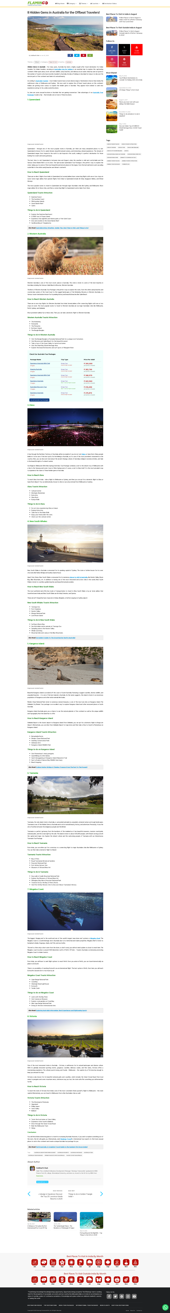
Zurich (126, 151)
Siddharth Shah (35, 55)
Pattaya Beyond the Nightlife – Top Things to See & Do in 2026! (91, 1234)
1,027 (124, 50)
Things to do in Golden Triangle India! (80, 1195)
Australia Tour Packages (35, 1155)
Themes (84, 3)
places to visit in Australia (78, 577)
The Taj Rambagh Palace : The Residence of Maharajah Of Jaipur (64, 1227)
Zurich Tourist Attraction (129, 144)
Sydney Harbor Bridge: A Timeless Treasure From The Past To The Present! (61, 767)
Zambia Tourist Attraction (129, 161)
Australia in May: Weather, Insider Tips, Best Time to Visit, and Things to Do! (62, 228)
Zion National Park (112, 157)
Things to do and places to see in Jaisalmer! (129, 115)
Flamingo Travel (65, 1139)
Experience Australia (36, 381)
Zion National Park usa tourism (116, 154)
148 (124, 63)
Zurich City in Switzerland (114, 151)
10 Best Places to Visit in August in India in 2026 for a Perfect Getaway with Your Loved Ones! (130, 19)
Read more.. (39, 1176)
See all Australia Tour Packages (39, 400)
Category (71, 3)
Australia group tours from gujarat (44, 1152)
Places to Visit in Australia (74, 1155)
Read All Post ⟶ (42, 1182)
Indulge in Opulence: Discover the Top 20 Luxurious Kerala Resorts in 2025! (51, 1196)
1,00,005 (111, 63)
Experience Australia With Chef (40, 363)
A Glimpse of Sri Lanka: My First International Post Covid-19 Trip (37, 1227)
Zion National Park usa (134, 154)
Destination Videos (110, 3)
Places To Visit (53, 62)
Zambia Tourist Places (113, 161)
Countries (95, 3)
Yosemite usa (125, 164)
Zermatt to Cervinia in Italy (128, 157)
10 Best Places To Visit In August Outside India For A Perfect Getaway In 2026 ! (130, 33)
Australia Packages (76, 1152)
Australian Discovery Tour (38, 387)
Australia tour (88, 1152)
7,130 (137, 51)
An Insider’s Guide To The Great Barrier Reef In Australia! (55, 638)
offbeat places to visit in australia (55, 1155)
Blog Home (60, 3)
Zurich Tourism (111, 147)
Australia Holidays (63, 1152)
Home (127, 1310)
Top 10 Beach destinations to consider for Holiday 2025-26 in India (130, 79)
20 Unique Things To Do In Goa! (129, 90)
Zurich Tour (121, 147)
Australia (68, 62)
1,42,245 (112, 51)
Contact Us (139, 1310)
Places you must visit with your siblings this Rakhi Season (129, 103)
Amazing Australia (36, 369)
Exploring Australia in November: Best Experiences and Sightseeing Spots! (61, 1010)
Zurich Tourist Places (113, 144)
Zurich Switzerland (132, 147)
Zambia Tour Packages (113, 164)
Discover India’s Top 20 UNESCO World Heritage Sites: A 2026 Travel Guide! (130, 128)
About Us (132, 1310)
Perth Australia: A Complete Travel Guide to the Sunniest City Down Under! (62, 1147)
